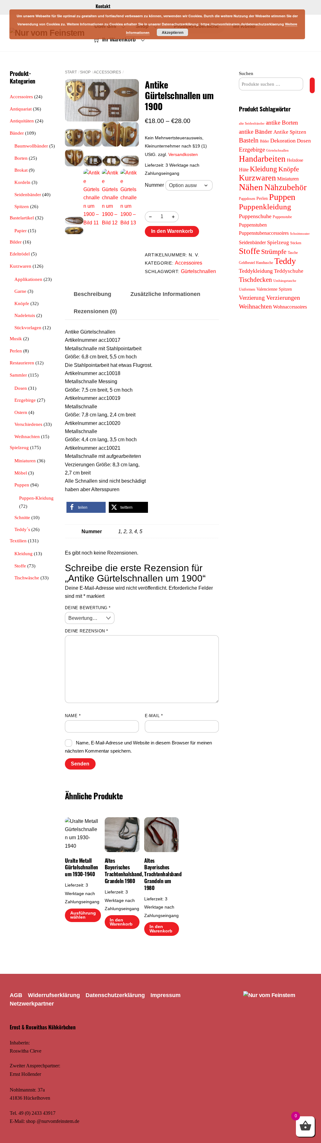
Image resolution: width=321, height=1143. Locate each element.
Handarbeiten (262, 159)
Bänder (17, 133)
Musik (16, 338)
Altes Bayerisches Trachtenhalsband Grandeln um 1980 (161, 874)
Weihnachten (27, 436)
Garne (20, 291)
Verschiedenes (28, 424)
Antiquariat (21, 108)
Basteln (249, 140)
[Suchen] (312, 85)
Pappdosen (247, 199)
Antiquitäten (22, 120)
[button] (86, 507)
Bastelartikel (22, 217)
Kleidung (23, 553)
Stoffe (20, 565)
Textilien (18, 540)
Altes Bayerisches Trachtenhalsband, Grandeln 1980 (122, 870)
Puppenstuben (253, 225)
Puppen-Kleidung (36, 498)
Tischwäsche (26, 577)
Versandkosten (183, 154)
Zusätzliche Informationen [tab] (165, 294)
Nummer (154, 185)
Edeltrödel (20, 253)
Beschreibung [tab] (92, 294)
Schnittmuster (300, 233)
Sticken (295, 243)
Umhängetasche (284, 280)
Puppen (21, 484)
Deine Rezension (86, 631)
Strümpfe (274, 251)
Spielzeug (19, 447)
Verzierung (252, 297)
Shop (85, 72)
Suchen (246, 73)
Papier (20, 230)
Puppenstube (282, 217)
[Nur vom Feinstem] (269, 995)
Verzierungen (283, 297)
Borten (21, 158)
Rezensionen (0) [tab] (95, 311)
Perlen (16, 350)
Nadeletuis (24, 315)
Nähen (251, 187)
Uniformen (247, 289)
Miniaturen (25, 460)
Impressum (165, 995)
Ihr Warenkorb (118, 39)
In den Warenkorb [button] (121, 922)
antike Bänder (255, 131)
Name (73, 715)
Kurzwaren (20, 266)
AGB (16, 995)
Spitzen (21, 206)
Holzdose (295, 160)
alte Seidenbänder (252, 123)
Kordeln (22, 182)
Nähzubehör (285, 187)
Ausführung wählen (83, 915)
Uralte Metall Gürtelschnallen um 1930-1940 (81, 867)
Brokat (21, 170)
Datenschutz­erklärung (115, 995)
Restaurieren (22, 362)
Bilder (16, 241)
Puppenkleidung (265, 206)
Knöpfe (21, 303)
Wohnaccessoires (290, 306)
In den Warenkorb (172, 231)
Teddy (285, 261)
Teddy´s (22, 529)
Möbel (20, 472)
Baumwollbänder (31, 145)
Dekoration (283, 140)
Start (71, 72)
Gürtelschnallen (198, 271)
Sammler (18, 375)
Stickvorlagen (27, 327)
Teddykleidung (256, 271)
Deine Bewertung (88, 607)
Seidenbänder (27, 194)
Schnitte (22, 517)
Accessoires (107, 72)
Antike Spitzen (289, 132)
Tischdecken (255, 279)
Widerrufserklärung (54, 995)
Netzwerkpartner (32, 1004)
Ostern (20, 412)
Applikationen (28, 279)
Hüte (244, 169)
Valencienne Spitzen (274, 289)
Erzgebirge (25, 400)
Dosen (20, 388)
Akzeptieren (172, 32)
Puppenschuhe (255, 216)
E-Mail (154, 715)
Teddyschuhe (288, 271)
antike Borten (282, 122)
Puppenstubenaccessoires (264, 233)
